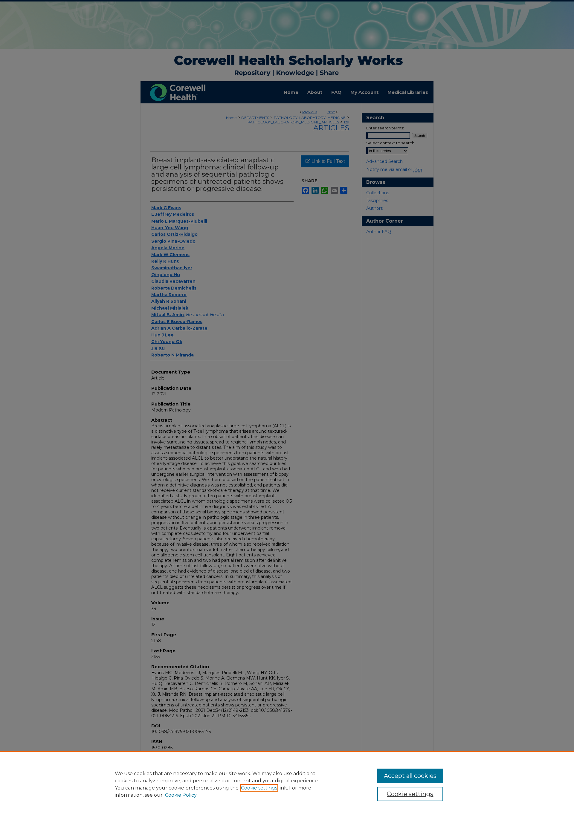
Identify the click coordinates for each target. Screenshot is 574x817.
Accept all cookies (410, 775)
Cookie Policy (181, 795)
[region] (287, 784)
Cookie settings (259, 788)
